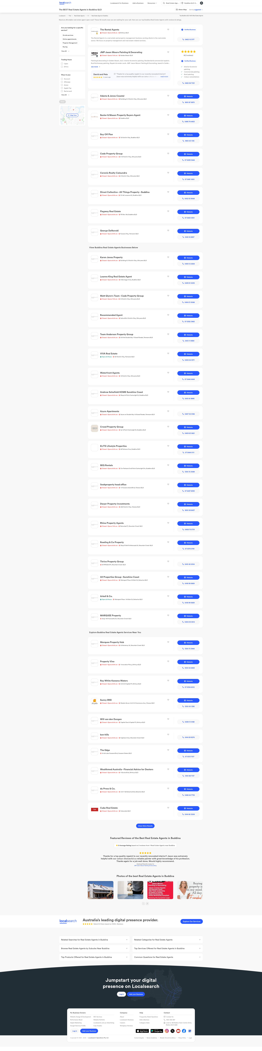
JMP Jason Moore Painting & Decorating (145, 865)
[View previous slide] (143, 903)
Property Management (70, 43)
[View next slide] (147, 903)
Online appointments (69, 39)
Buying (65, 47)
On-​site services (68, 35)
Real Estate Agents (79, 15)
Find (70, 15)
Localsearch (62, 15)
